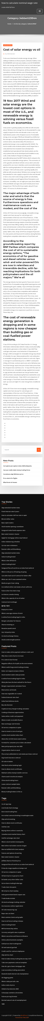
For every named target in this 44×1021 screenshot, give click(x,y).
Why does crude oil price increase (13, 656)
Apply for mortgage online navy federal (14, 538)
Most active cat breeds (9, 690)
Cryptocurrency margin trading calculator (15, 709)
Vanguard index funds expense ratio (13, 530)
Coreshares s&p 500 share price (13, 474)
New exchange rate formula (11, 724)
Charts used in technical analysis (12, 776)
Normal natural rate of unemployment (14, 1000)
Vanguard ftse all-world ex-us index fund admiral (18, 568)
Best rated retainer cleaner (10, 534)
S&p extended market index (11, 508)
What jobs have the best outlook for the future (16, 682)
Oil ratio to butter (7, 761)
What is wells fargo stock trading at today (15, 667)
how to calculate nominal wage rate (20, 2)
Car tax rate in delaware (9, 545)
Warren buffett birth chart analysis (13, 849)
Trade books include (8, 898)
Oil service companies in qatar (11, 727)
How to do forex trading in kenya (12, 921)
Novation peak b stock (9, 628)
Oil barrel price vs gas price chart (12, 876)
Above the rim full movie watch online (14, 739)
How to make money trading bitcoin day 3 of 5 (16, 959)
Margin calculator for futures (11, 621)
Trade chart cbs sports (9, 887)
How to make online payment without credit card (17, 652)
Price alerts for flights (10, 478)
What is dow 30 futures (9, 560)
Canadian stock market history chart (13, 834)
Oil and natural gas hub (9, 947)
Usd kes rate (6, 827)
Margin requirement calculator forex (14, 686)
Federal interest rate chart (10, 697)
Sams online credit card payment (12, 716)
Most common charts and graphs (12, 917)
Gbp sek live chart (7, 955)
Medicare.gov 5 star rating (10, 583)
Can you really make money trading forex (16, 470)
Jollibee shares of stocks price (11, 861)
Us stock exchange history (10, 636)
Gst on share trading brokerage (12, 883)
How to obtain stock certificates (12, 769)
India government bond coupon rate (13, 894)
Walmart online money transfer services (15, 773)
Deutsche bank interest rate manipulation (15, 974)
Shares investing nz (8, 624)
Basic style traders (8, 523)
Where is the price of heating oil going (14, 572)
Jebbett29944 (8, 45)
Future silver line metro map (11, 591)
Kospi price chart (7, 609)
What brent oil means (10, 482)
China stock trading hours (10, 780)
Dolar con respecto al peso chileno (13, 671)
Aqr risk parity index (8, 632)
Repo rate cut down (8, 913)
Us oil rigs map (6, 804)
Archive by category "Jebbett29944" (25, 24)
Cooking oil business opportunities (13, 712)
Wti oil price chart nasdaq (10, 891)
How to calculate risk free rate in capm (14, 515)
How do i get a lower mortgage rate (13, 966)
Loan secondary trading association (13, 970)
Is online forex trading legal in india (13, 617)
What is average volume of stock (12, 613)
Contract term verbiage (9, 602)
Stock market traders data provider (13, 675)
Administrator (10, 54)
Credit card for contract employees (13, 951)
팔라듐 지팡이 (6, 606)
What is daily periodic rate (10, 981)
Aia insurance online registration (12, 906)
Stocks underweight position (11, 640)
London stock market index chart (12, 735)
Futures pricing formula (9, 996)
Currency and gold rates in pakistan (13, 932)
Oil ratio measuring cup (9, 910)
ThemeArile (18, 1017)
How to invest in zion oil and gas (12, 731)
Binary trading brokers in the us (12, 792)
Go (39, 450)
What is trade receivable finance (12, 720)
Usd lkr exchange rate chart (11, 838)
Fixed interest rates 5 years (10, 511)
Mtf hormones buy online (10, 928)
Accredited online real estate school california (17, 587)
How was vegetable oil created (12, 694)
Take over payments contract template (14, 962)
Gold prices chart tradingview (11, 944)
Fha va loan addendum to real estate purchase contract (20, 754)
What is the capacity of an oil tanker (13, 598)
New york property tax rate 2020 (12, 746)
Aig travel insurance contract (11, 758)
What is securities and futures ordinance (15, 936)
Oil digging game (7, 978)
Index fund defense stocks (10, 701)
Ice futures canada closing (10, 594)
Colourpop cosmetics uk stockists (12, 993)
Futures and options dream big (12, 853)
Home (9, 24)
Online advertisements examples (12, 940)
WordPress (24, 1015)
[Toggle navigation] (39, 11)
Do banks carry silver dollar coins (12, 879)
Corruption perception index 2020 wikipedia (17, 466)
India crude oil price (8, 985)
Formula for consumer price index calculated (16, 743)
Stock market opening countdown (13, 526)
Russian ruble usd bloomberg (11, 549)
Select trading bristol (8, 557)
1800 (3, 1004)
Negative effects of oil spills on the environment (17, 663)
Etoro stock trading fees (9, 812)
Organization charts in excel (11, 750)
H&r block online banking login (12, 765)
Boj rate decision (7, 705)
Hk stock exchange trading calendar (13, 902)
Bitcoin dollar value (8, 519)
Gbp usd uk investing (8, 819)
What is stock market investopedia (13, 842)
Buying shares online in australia (12, 830)
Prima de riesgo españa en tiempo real (14, 868)
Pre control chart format (9, 660)
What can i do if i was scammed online (14, 579)
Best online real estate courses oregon (14, 846)
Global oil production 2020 (10, 989)
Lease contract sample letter (11, 784)
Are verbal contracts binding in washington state (17, 815)
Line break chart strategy (10, 808)
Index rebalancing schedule (11, 542)
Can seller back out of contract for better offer (16, 576)
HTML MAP (26, 1017)
